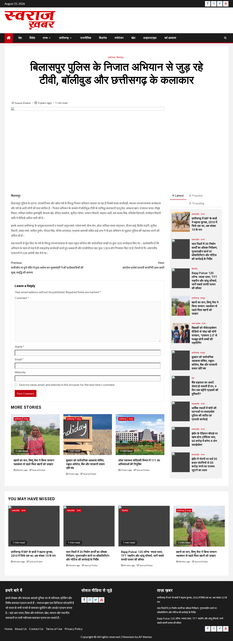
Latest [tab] (179, 195)
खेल (133, 38)
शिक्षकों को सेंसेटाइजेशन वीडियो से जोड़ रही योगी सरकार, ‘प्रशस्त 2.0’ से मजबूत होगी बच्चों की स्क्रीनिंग (204, 335)
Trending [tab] (198, 203)
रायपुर (26, 419)
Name (19, 346)
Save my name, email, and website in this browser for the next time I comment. (67, 384)
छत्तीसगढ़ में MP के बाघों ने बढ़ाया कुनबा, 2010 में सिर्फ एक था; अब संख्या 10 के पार (204, 224)
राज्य (45, 38)
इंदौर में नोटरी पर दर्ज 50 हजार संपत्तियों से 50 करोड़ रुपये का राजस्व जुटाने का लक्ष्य (204, 464)
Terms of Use (54, 628)
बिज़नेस (103, 38)
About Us (21, 628)
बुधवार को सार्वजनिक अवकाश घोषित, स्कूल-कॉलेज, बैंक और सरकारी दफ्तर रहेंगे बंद (85, 464)
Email (19, 359)
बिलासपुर (120, 57)
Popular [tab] (197, 195)
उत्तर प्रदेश (196, 323)
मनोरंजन (119, 38)
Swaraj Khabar (23, 102)
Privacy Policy (73, 628)
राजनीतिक (85, 38)
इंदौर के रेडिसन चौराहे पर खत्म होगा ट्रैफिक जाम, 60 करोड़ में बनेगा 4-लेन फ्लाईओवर (205, 439)
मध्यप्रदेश (195, 214)
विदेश (32, 38)
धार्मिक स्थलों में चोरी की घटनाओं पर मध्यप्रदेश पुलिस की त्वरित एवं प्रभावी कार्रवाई (204, 413)
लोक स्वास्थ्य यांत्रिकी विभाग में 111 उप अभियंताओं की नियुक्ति (139, 462)
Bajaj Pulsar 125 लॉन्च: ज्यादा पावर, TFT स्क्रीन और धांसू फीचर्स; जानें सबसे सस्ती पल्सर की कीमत (204, 280)
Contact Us (36, 628)
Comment (22, 298)
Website (20, 372)
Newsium (128, 636)
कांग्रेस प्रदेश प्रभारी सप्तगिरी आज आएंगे (143, 265)
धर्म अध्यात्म (170, 38)
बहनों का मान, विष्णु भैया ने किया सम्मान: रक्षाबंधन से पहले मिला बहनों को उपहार (34, 462)
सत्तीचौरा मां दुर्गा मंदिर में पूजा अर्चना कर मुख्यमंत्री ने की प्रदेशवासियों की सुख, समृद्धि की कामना (47, 267)
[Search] (225, 37)
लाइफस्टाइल (150, 38)
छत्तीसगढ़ (64, 38)
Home (8, 628)
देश (20, 38)
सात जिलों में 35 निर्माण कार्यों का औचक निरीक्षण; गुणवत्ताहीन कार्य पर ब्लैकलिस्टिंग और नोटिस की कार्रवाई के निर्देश (204, 251)
